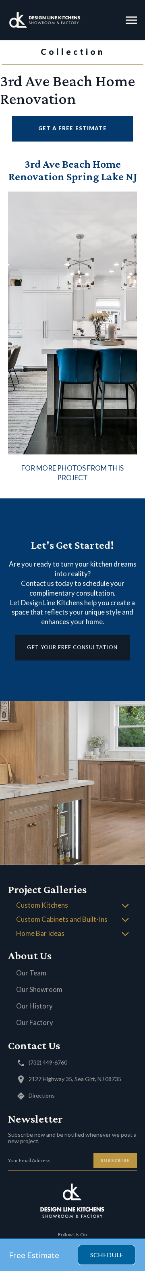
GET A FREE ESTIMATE (72, 128)
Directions (42, 1095)
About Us (30, 955)
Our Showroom (39, 989)
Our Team (31, 973)
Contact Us (34, 1045)
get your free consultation (72, 647)
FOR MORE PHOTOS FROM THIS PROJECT (72, 473)
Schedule (106, 1254)
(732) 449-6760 (48, 1062)
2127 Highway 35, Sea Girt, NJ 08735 (75, 1078)
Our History (34, 1006)
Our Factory (34, 1022)
